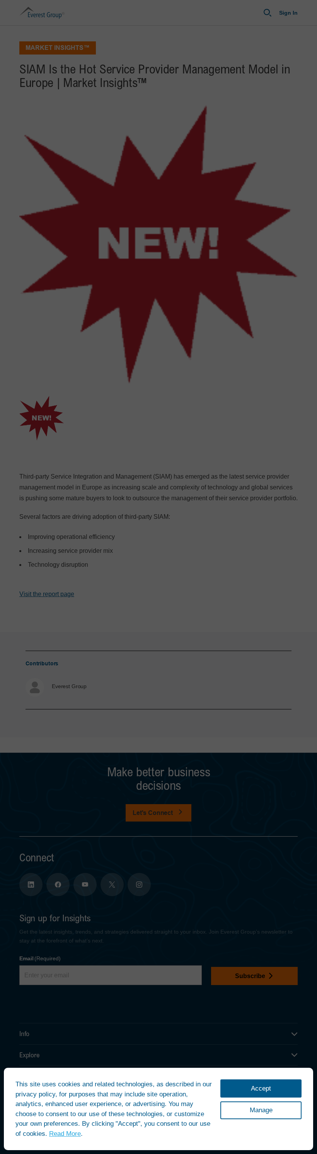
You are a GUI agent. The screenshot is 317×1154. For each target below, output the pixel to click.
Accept (261, 1088)
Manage (261, 1110)
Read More (65, 1133)
